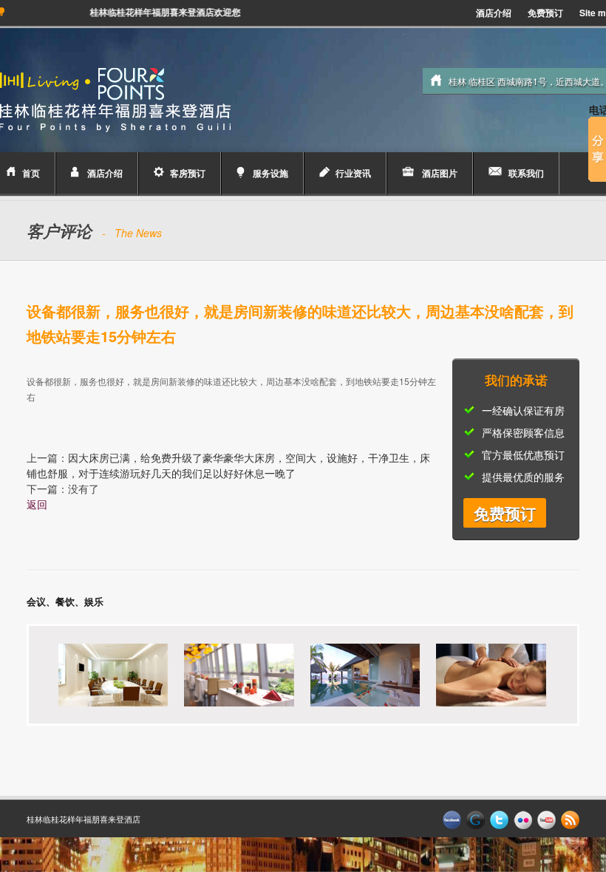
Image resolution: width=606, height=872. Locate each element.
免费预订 (545, 12)
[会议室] (99, 674)
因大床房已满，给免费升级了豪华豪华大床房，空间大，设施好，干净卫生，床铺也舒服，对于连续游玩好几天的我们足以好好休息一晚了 (228, 465)
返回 (37, 504)
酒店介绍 (493, 12)
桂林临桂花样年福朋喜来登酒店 (83, 819)
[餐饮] (225, 674)
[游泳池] (351, 674)
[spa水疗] (477, 674)
